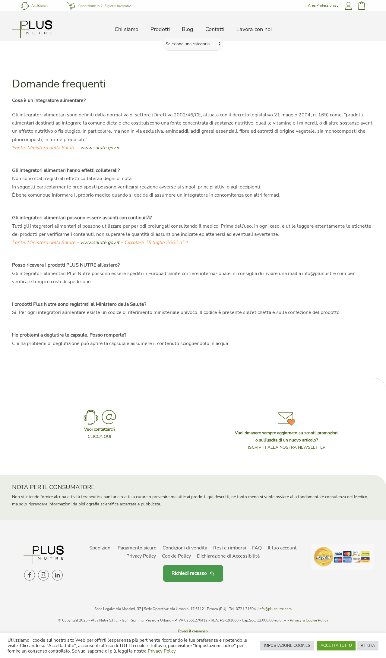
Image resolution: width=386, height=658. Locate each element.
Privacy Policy (141, 556)
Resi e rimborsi (229, 548)
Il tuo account (282, 548)
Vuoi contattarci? (99, 429)
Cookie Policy (176, 556)
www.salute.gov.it (99, 147)
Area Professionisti (323, 5)
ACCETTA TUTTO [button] (336, 645)
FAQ (257, 548)
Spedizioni (100, 548)
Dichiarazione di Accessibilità (228, 556)
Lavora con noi (254, 29)
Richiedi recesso (189, 573)
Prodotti (160, 29)
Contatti (214, 29)
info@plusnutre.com (275, 608)
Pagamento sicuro (137, 548)
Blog (187, 29)
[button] (286, 429)
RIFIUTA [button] (368, 645)
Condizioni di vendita (185, 548)
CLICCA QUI (99, 436)
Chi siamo (126, 29)
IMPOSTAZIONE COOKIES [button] (287, 645)
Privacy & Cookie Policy (309, 620)
